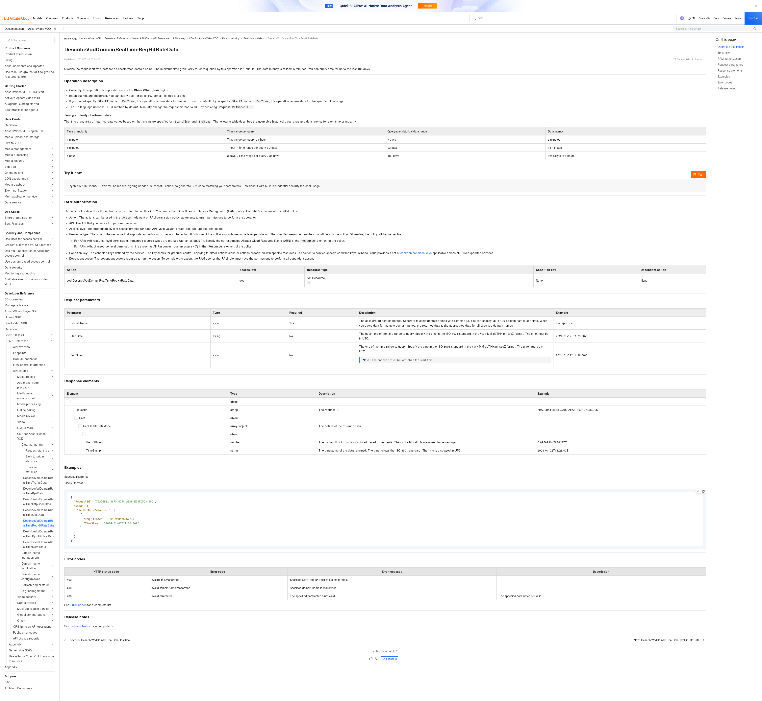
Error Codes (78, 605)
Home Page (70, 38)
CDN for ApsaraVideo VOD (203, 38)
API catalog (179, 38)
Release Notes (80, 626)
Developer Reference (116, 38)
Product (699, 59)
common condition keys (416, 253)
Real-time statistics (253, 38)
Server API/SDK (140, 38)
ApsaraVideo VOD (39, 29)
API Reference (161, 38)
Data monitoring (231, 38)
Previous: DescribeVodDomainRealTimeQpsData (99, 640)
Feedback (391, 658)
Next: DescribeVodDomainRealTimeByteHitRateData (666, 640)
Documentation (14, 29)
